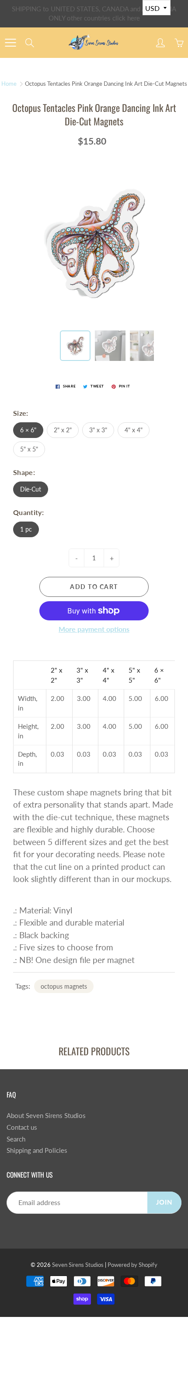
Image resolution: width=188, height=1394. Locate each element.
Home (9, 83)
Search (16, 1139)
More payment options (94, 629)
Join (164, 1202)
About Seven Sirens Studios (46, 1115)
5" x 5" (29, 449)
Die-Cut (30, 489)
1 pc (26, 529)
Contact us (22, 1127)
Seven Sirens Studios (78, 1264)
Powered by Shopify (132, 1264)
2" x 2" (63, 430)
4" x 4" (134, 430)
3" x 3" (98, 430)
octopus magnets (64, 986)
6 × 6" (28, 430)
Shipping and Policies (37, 1150)
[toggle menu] (10, 42)
